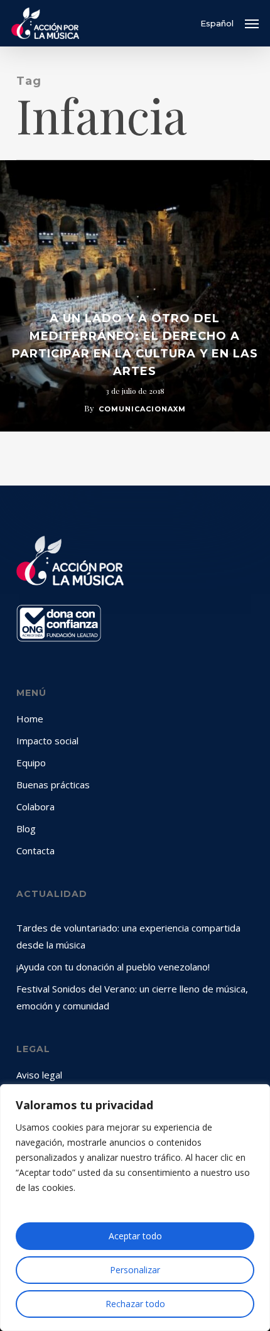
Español (217, 23)
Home (29, 718)
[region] (135, 1207)
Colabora (35, 806)
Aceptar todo (135, 1236)
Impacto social (47, 740)
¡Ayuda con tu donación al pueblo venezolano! (113, 966)
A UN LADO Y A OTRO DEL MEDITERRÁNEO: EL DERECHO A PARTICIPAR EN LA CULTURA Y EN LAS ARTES (135, 345)
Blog (26, 828)
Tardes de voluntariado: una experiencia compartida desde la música (128, 936)
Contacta (35, 850)
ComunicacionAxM (142, 409)
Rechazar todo (135, 1304)
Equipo (31, 762)
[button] (252, 23)
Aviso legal (39, 1074)
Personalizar (135, 1270)
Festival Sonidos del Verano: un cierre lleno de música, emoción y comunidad (132, 997)
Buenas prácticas (53, 784)
